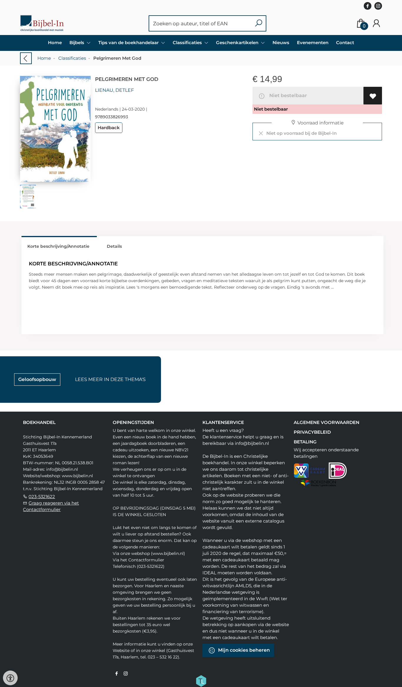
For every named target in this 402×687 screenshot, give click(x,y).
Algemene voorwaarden (326, 422)
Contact (345, 42)
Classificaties (72, 58)
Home (55, 42)
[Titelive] (201, 680)
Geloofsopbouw (37, 379)
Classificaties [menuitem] (188, 42)
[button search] (258, 23)
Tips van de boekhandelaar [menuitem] (129, 42)
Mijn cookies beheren (243, 650)
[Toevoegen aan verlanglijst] (372, 95)
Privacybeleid (312, 432)
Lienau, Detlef (114, 90)
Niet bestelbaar (287, 95)
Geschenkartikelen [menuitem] (238, 42)
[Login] (376, 23)
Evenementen (312, 42)
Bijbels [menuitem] (77, 42)
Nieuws (281, 42)
